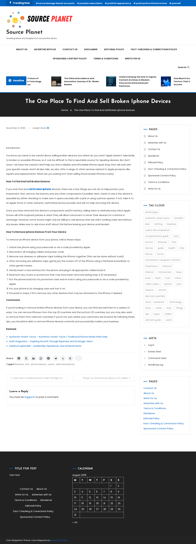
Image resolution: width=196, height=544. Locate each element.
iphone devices (39, 364)
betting (158, 224)
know (148, 278)
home (160, 254)
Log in (151, 345)
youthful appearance (119, 3)
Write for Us (132, 58)
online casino (152, 284)
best (147, 224)
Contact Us (70, 49)
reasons (149, 289)
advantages (151, 212)
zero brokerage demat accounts (56, 3)
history (148, 254)
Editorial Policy (114, 49)
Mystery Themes (59, 540)
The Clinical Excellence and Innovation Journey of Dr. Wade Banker (78, 81)
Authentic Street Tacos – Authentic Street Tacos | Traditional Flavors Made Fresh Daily (58, 336)
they (169, 308)
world (168, 319)
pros (179, 284)
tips (147, 314)
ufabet (168, 314)
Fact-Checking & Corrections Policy (154, 49)
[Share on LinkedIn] (33, 358)
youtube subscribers (90, 3)
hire (182, 248)
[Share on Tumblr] (63, 358)
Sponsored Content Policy (70, 58)
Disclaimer (90, 49)
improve (167, 266)
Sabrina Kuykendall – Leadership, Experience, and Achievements (45, 345)
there (148, 308)
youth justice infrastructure (151, 3)
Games (149, 248)
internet (149, 272)
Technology (175, 302)
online (178, 278)
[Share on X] (26, 358)
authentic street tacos (157, 218)
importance (151, 266)
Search (182, 67)
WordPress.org (155, 364)
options (168, 284)
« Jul (74, 522)
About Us (21, 49)
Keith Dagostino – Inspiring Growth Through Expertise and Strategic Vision (51, 341)
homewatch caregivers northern (162, 260)
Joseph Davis (39, 128)
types (157, 314)
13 (97, 497)
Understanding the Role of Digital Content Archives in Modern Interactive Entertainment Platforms (134, 81)
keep (179, 272)
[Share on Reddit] (55, 358)
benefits (178, 218)
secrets (162, 289)
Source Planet (24, 32)
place (51, 364)
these (159, 308)
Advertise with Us (45, 49)
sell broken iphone (65, 364)
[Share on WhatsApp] (41, 358)
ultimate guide (153, 319)
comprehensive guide (157, 236)
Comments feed (157, 358)
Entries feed (154, 351)
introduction (165, 272)
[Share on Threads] (70, 358)
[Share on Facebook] (19, 358)
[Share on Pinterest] (48, 358)
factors (149, 242)
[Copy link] (78, 358)
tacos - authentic (154, 302)
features (162, 242)
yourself (176, 3)
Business (19, 364)
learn (158, 278)
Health (171, 248)
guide (161, 248)
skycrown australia (155, 296)
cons (176, 236)
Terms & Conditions (105, 58)
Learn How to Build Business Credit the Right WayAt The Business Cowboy (40, 378)
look (168, 278)
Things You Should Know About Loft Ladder (105, 378)
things (179, 308)
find (27, 364)
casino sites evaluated (157, 230)
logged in (29, 397)
